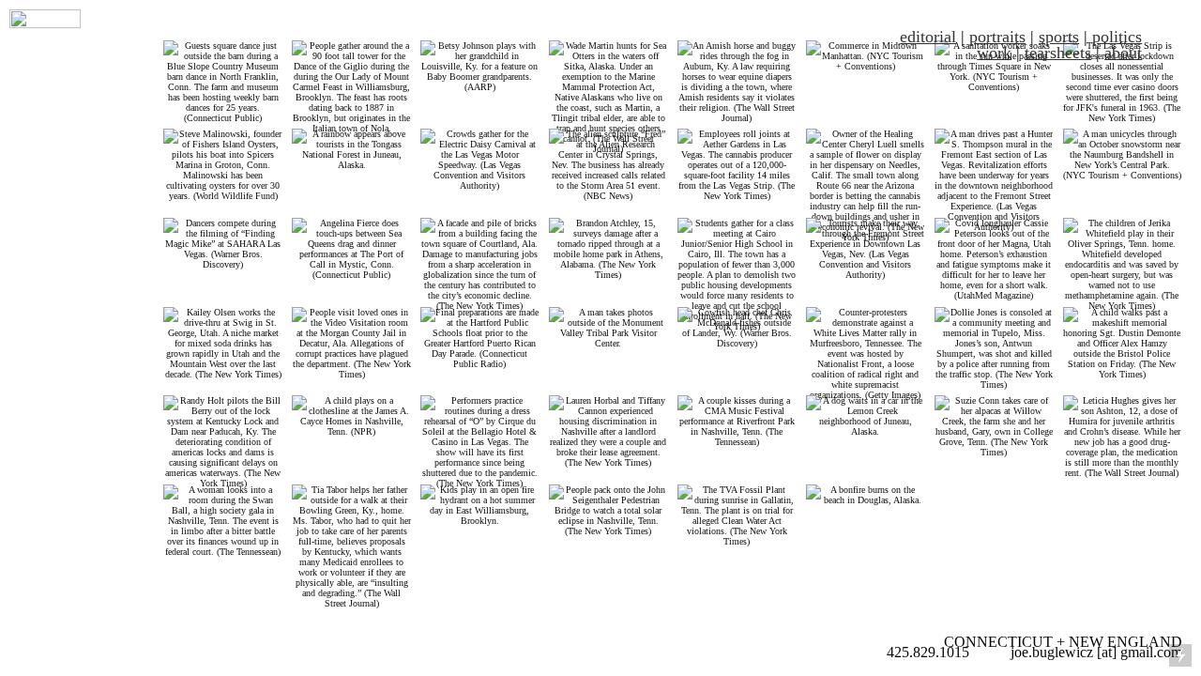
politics (1117, 36)
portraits (997, 36)
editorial (928, 36)
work (994, 52)
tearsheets (1058, 52)
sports (1059, 36)
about (1123, 52)
